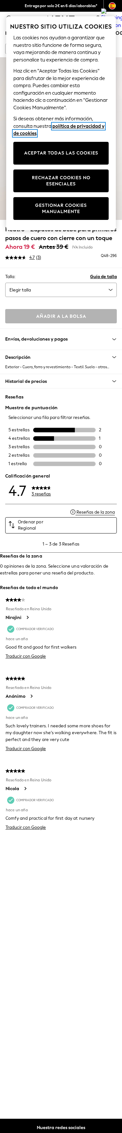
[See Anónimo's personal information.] (31, 696)
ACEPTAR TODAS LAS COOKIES (61, 153)
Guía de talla (103, 276)
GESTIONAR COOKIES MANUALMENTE (61, 209)
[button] (61, 357)
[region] (61, 123)
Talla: (10, 276)
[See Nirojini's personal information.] (27, 617)
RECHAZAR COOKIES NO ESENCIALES (61, 181)
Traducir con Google (26, 656)
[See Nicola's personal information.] (25, 788)
